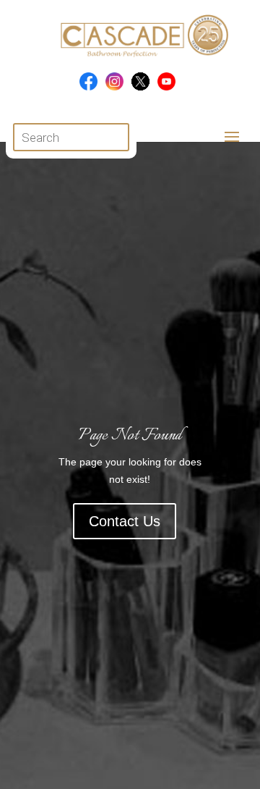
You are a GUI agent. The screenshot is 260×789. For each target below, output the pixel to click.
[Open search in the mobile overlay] (71, 137)
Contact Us (124, 521)
